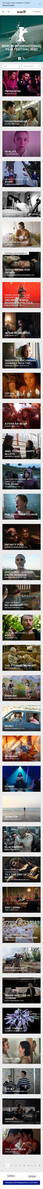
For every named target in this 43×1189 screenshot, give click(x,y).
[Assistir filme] (21, 81)
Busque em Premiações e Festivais (21, 1183)
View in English (8, 5)
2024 (31, 1176)
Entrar (37, 12)
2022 (11, 1176)
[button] (3, 11)
